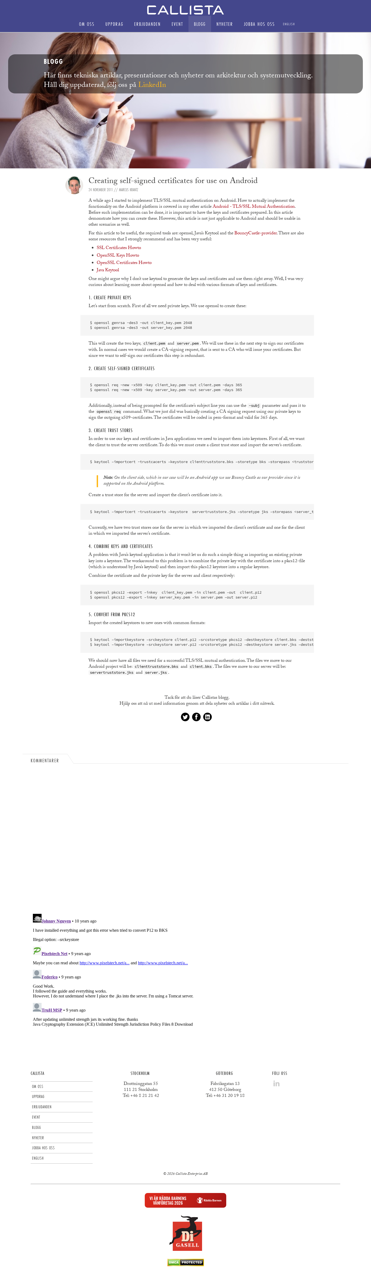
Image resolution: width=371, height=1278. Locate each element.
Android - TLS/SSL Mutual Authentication (254, 207)
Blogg (200, 23)
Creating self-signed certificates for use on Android (173, 182)
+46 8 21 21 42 (144, 1096)
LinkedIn (152, 86)
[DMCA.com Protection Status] (185, 1265)
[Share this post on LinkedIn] (207, 717)
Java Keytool (108, 271)
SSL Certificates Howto (119, 248)
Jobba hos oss (259, 23)
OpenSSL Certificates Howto (124, 263)
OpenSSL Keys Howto (118, 256)
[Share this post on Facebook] (196, 717)
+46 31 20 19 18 (229, 1096)
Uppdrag (114, 23)
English (289, 23)
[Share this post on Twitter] (185, 717)
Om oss (87, 23)
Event (177, 23)
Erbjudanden (147, 23)
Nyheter (224, 23)
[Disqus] (185, 840)
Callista (37, 1073)
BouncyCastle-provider (255, 234)
